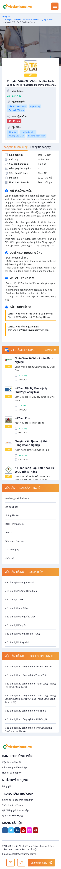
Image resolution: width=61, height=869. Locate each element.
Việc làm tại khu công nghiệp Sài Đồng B (26, 719)
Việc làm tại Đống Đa (15, 625)
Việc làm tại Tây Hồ (14, 599)
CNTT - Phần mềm (14, 523)
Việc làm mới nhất (11, 762)
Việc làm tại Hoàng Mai (17, 642)
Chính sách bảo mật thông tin (17, 799)
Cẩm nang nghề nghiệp (14, 767)
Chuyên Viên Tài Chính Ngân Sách (30, 82)
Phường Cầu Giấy (16, 135)
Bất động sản (11, 506)
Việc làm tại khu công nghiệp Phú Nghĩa (25, 710)
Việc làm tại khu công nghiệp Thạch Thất (26, 675)
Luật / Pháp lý (12, 549)
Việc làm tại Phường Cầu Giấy (20, 616)
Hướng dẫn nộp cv (11, 772)
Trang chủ (6, 16)
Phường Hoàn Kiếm (36, 135)
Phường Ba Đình (28, 132)
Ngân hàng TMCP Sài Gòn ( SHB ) (32, 449)
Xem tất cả (50, 349)
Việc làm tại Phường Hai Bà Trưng (22, 633)
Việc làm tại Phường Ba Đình (19, 582)
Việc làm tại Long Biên (16, 608)
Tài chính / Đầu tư (16, 110)
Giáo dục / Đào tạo (14, 540)
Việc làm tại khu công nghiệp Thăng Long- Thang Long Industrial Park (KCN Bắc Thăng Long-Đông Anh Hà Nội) (30, 699)
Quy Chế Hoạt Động (12, 815)
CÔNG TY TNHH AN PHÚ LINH (30, 423)
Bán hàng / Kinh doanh (17, 498)
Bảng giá (6, 786)
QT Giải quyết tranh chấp (15, 810)
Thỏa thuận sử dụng (12, 805)
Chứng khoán (12, 515)
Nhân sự (9, 558)
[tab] (15, 147)
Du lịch (8, 532)
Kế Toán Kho (22, 418)
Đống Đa (12, 132)
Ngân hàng (35, 106)
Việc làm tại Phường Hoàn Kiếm (21, 590)
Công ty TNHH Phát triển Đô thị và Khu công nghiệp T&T (29, 19)
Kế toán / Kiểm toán (17, 106)
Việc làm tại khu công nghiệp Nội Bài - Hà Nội (28, 666)
